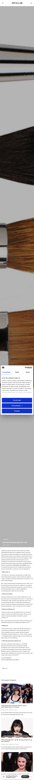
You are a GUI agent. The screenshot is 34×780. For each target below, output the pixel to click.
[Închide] (31, 777)
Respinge (17, 411)
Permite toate (17, 400)
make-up (5, 668)
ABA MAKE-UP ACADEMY (19, 565)
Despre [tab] (28, 372)
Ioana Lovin (4, 709)
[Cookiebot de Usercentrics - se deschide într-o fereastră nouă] (25, 368)
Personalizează (16, 405)
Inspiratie (5, 539)
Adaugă (24, 776)
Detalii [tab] (17, 372)
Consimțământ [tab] (6, 372)
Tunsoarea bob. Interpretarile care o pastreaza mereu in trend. (14, 706)
